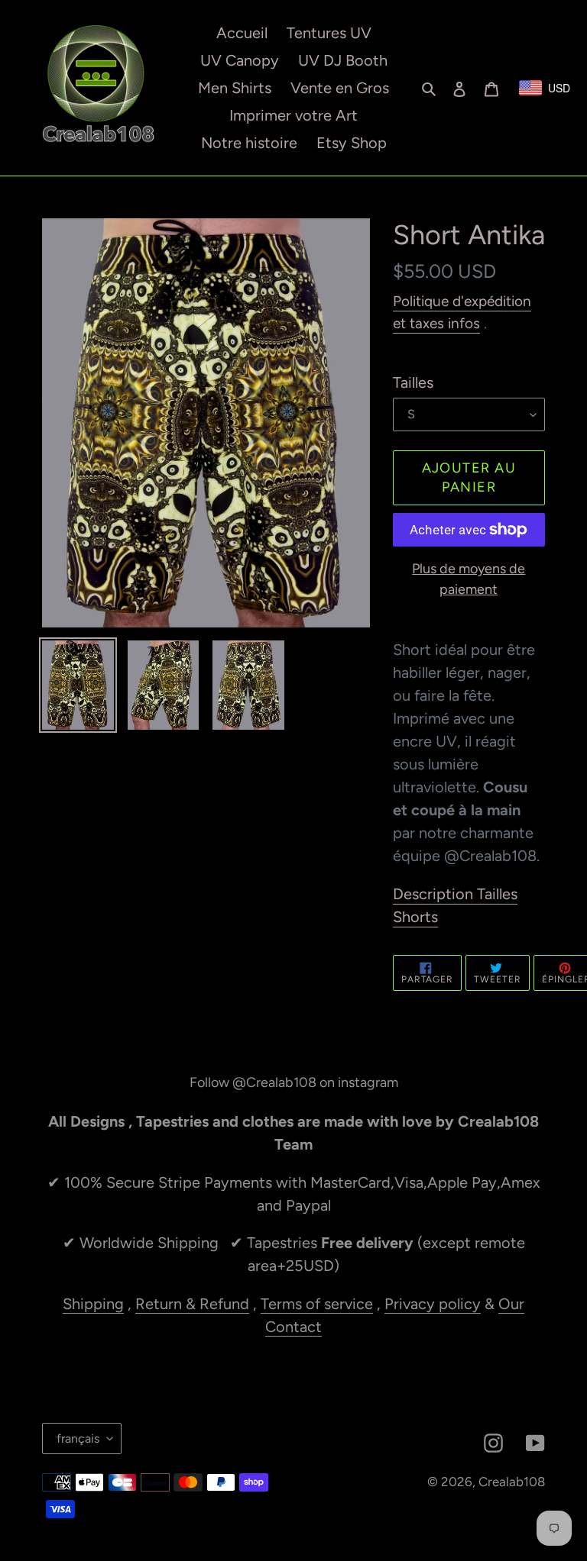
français (78, 1438)
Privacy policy (432, 1304)
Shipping (93, 1304)
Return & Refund (192, 1304)
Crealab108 (511, 1481)
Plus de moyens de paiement (468, 579)
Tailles (413, 382)
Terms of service (317, 1304)
